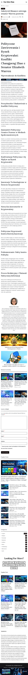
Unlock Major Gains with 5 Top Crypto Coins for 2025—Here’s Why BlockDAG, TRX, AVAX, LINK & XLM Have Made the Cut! (21, 401)
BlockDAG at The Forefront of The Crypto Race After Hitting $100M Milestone (18, 509)
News (3, 544)
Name (2, 431)
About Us (5, 667)
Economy (4, 537)
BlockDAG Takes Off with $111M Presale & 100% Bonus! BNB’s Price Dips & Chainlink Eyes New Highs (18, 515)
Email (2, 436)
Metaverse (4, 548)
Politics (3, 542)
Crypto (7, 5)
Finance (3, 535)
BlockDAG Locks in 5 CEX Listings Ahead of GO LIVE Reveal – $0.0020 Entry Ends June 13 (21, 383)
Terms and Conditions (13, 667)
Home (3, 5)
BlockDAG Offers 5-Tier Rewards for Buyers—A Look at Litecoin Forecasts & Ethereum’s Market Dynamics (6, 401)
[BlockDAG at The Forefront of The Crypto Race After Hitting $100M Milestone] (4, 509)
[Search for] (26, 2)
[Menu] (1, 2)
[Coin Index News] (8, 2)
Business (4, 540)
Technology (4, 546)
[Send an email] (9, 16)
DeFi (3, 551)
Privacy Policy (21, 667)
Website (3, 441)
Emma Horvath (6, 16)
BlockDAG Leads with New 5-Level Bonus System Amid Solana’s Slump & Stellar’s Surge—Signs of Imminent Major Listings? (7, 384)
